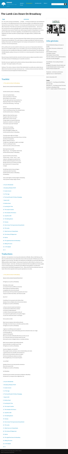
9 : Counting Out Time (8, 206)
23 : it (4, 250)
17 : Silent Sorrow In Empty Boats (10, 231)
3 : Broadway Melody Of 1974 (9, 188)
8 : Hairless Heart (7, 203)
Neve (2, 452)
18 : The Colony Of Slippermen (10, 234)
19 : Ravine (5, 237)
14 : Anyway (5, 222)
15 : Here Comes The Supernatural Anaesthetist (13, 225)
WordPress (12, 452)
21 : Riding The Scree (7, 243)
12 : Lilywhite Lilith (7, 215)
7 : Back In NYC (6, 200)
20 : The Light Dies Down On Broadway (11, 240)
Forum (21, 5)
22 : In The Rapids (7, 246)
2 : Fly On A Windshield (8, 184)
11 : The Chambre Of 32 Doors (9, 212)
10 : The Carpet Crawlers (8, 209)
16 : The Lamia (6, 228)
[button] (32, 3)
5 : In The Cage (6, 194)
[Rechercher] (65, 4)
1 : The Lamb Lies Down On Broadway (11, 83)
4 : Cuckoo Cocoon (7, 191)
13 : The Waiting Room (8, 219)
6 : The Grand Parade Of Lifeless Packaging (12, 197)
